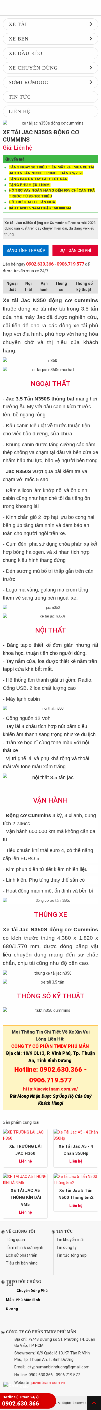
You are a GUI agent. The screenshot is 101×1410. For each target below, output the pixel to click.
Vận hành (44, 286)
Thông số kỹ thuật (84, 286)
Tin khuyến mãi (70, 1239)
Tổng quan (15, 1239)
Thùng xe (61, 286)
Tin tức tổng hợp (71, 1255)
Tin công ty (66, 1247)
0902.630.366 (40, 264)
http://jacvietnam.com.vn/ (50, 1089)
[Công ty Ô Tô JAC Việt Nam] (50, 7)
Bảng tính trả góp (25, 250)
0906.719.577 (70, 264)
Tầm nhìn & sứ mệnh (24, 1247)
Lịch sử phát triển (21, 1255)
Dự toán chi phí (75, 250)
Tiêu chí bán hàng (22, 1263)
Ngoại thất (12, 286)
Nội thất (29, 286)
